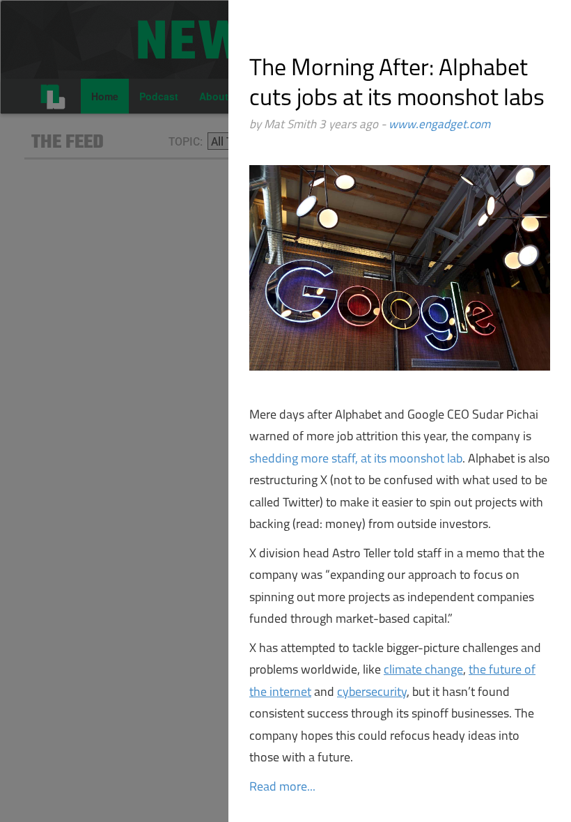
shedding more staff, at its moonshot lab (355, 459)
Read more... (282, 788)
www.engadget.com (439, 125)
